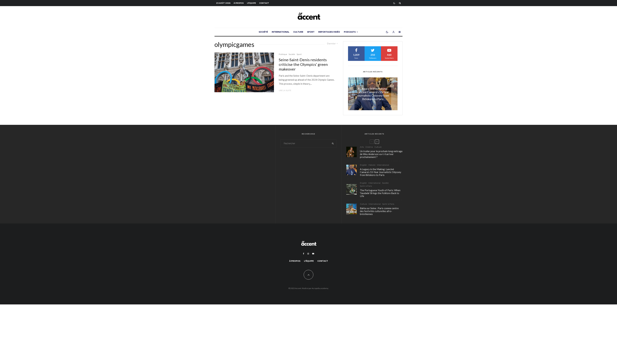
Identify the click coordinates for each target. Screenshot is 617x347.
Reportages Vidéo (329, 32)
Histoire (371, 165)
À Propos (239, 3)
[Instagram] (308, 254)
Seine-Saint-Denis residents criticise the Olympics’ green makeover (303, 64)
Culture (298, 32)
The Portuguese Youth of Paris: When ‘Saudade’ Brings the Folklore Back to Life (380, 193)
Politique (283, 54)
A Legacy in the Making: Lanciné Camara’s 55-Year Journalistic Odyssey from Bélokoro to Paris (380, 172)
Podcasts (350, 32)
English (363, 165)
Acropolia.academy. (320, 288)
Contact (264, 3)
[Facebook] (303, 254)
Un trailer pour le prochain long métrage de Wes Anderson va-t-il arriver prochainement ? (381, 154)
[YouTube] (313, 254)
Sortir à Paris (366, 186)
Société (263, 32)
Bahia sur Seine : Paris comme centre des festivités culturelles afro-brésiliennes (379, 211)
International (280, 32)
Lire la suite (285, 90)
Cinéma (369, 147)
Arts (362, 147)
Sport (310, 32)
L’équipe (251, 3)
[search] (332, 143)
